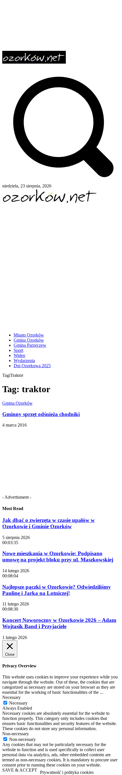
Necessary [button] (11, 697)
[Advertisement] (61, 266)
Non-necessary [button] (15, 733)
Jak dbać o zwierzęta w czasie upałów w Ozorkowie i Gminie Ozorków (48, 523)
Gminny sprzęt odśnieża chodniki (41, 414)
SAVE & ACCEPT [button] (19, 770)
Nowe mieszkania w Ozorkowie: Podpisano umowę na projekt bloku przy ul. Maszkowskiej (57, 556)
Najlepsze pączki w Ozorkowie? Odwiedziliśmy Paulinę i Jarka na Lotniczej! (56, 590)
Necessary (18, 703)
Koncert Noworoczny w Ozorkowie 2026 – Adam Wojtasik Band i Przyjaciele (59, 623)
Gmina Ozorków (17, 403)
